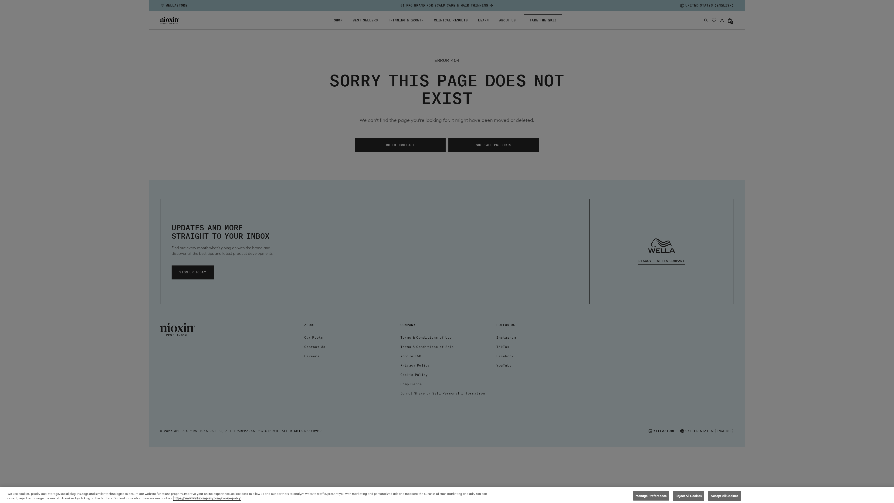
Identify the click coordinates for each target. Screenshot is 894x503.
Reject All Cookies (689, 496)
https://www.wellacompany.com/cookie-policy (207, 498)
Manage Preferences (651, 496)
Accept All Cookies (724, 496)
